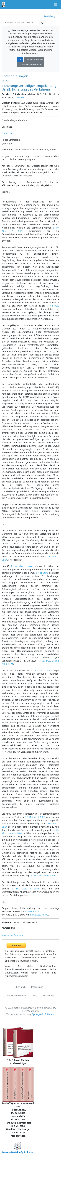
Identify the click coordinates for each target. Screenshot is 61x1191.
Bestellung (50, 16)
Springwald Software (43, 1014)
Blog (35, 995)
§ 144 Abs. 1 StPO (22, 566)
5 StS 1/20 (44, 660)
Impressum (37, 986)
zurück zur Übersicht (13, 935)
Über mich (20, 986)
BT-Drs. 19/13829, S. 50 (43, 875)
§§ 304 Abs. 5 (32, 911)
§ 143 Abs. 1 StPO (25, 888)
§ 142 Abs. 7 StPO (39, 914)
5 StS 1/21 (20, 97)
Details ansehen (34, 59)
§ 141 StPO (42, 572)
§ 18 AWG (53, 305)
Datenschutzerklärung (30, 64)
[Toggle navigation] (55, 4)
